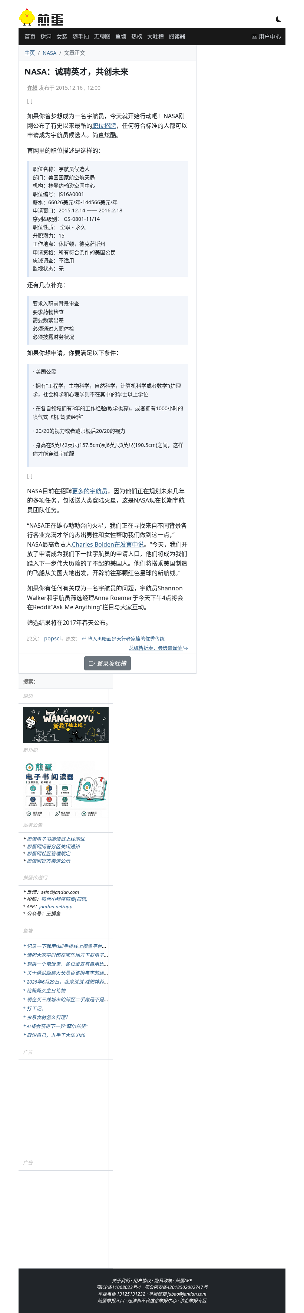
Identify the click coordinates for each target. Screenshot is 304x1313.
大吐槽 (155, 36)
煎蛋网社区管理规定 (48, 853)
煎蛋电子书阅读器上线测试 (56, 839)
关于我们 (121, 1280)
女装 (61, 36)
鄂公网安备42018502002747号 (176, 1287)
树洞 (46, 36)
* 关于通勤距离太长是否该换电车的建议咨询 (70, 972)
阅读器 (177, 36)
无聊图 (102, 36)
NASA (49, 52)
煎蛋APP (183, 1280)
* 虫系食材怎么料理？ (46, 1017)
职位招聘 (104, 126)
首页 (30, 36)
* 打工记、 (34, 1008)
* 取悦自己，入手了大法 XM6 (54, 1035)
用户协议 (142, 1280)
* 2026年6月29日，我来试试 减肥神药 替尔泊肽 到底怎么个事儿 (91, 981)
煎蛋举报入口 (111, 1300)
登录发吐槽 (110, 663)
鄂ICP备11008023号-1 (118, 1287)
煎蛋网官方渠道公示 (48, 861)
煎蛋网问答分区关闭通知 (53, 846)
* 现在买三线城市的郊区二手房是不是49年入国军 (75, 999)
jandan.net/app (56, 906)
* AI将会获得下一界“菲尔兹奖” (55, 1026)
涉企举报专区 (193, 1300)
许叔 (32, 87)
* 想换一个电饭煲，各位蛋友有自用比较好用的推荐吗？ (82, 964)
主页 (29, 52)
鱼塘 (120, 36)
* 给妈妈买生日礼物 (44, 990)
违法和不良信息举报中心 (152, 1300)
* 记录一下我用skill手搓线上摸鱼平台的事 (67, 946)
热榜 (136, 36)
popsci (52, 638)
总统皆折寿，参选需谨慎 (156, 647)
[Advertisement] (66, 1109)
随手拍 (80, 36)
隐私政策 (163, 1280)
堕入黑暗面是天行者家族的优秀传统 (125, 638)
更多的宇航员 (90, 491)
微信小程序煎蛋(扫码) (64, 899)
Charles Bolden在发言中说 (108, 544)
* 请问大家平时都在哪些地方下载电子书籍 (68, 955)
